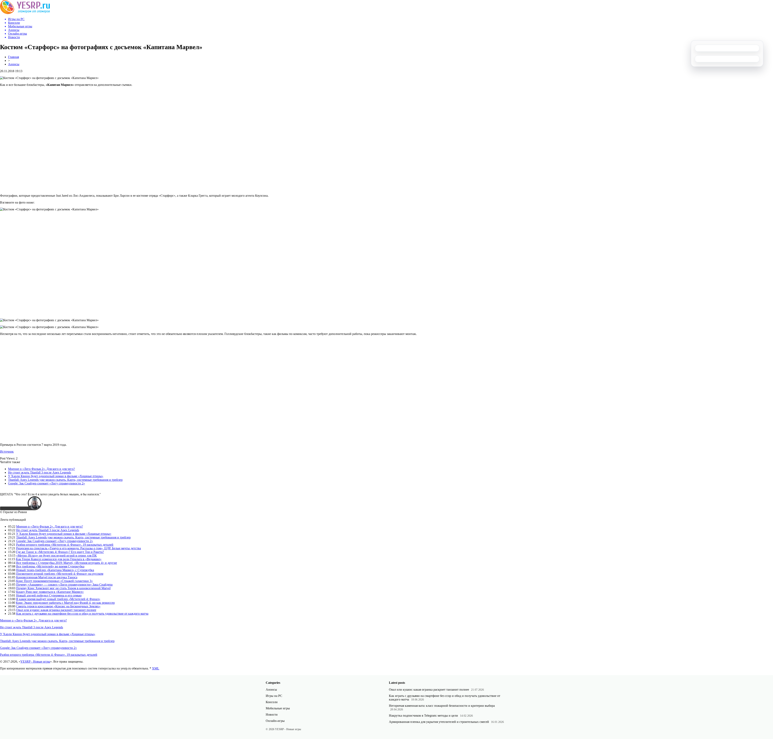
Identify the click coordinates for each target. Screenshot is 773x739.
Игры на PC (274, 695)
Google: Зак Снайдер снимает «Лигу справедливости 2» (46, 483)
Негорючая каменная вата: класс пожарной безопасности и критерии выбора (442, 705)
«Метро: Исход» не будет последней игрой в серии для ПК (56, 555)
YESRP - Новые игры (35, 661)
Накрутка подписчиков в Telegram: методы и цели (423, 715)
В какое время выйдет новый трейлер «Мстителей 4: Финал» (58, 599)
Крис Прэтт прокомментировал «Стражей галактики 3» (54, 581)
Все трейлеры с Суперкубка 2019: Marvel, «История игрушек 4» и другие (66, 562)
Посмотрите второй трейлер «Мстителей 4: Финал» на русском (59, 573)
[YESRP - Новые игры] (25, 13)
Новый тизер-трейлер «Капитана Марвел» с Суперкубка (55, 570)
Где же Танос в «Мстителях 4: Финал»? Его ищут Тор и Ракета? (60, 552)
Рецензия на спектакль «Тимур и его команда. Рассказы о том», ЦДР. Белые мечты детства (78, 548)
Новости (272, 714)
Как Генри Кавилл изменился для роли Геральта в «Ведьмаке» (58, 559)
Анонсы (13, 64)
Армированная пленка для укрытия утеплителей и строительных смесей (439, 721)
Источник (7, 451)
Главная (13, 57)
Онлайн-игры (275, 720)
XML (155, 668)
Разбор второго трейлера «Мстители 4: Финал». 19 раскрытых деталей (64, 544)
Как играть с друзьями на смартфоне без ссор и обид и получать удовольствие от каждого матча (82, 613)
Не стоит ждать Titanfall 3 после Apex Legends (39, 472)
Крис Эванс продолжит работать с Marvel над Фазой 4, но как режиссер (65, 602)
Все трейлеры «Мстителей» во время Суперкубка (50, 566)
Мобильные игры (278, 708)
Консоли (272, 702)
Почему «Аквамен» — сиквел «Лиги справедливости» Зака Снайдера (64, 584)
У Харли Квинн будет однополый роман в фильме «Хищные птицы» (55, 476)
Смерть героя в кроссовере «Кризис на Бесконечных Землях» (58, 606)
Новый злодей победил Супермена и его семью (49, 595)
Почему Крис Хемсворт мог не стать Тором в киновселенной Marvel (63, 588)
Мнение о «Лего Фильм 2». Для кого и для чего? (41, 469)
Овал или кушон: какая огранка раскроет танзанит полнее (56, 610)
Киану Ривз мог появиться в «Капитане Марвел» (50, 591)
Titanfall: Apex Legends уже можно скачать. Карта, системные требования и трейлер (65, 479)
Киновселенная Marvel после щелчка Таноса (46, 577)
